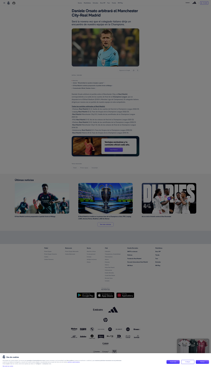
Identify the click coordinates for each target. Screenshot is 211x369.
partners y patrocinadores (74, 362)
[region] (105, 361)
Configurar (187, 361)
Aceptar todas (173, 361)
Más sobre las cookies (8, 366)
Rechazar (202, 361)
